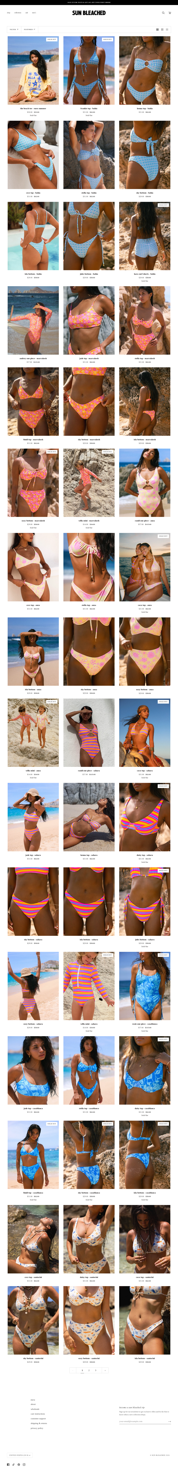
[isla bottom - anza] (33, 651)
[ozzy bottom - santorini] (89, 1320)
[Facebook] (8, 1464)
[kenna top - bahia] (144, 70)
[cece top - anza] (33, 567)
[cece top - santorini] (33, 1239)
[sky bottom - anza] (89, 651)
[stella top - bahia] (89, 155)
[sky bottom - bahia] (144, 155)
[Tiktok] (13, 1464)
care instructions (38, 1414)
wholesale (35, 1409)
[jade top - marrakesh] (89, 320)
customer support (38, 1418)
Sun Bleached (158, 1455)
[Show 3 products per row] (162, 29)
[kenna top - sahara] (89, 817)
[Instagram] (24, 1464)
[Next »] (105, 1370)
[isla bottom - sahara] (89, 901)
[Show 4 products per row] (168, 29)
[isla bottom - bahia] (33, 236)
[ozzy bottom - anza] (144, 651)
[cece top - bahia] (33, 155)
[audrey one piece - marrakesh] (33, 320)
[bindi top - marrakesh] (33, 401)
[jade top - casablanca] (33, 1070)
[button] (9, 12)
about (33, 1404)
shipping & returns (39, 1423)
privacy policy (37, 1428)
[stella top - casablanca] (89, 1070)
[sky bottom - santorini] (33, 1320)
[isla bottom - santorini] (144, 1320)
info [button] (33, 1400)
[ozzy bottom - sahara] (33, 986)
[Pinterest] (19, 1464)
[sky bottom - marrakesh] (89, 401)
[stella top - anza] (89, 567)
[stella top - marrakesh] (144, 320)
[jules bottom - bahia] (89, 236)
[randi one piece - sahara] (89, 733)
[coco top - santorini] (144, 1239)
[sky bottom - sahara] (33, 901)
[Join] (167, 1421)
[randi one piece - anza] (144, 483)
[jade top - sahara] (33, 817)
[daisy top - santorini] (89, 1239)
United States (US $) (19, 1455)
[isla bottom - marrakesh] (144, 401)
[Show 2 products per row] (157, 29)
